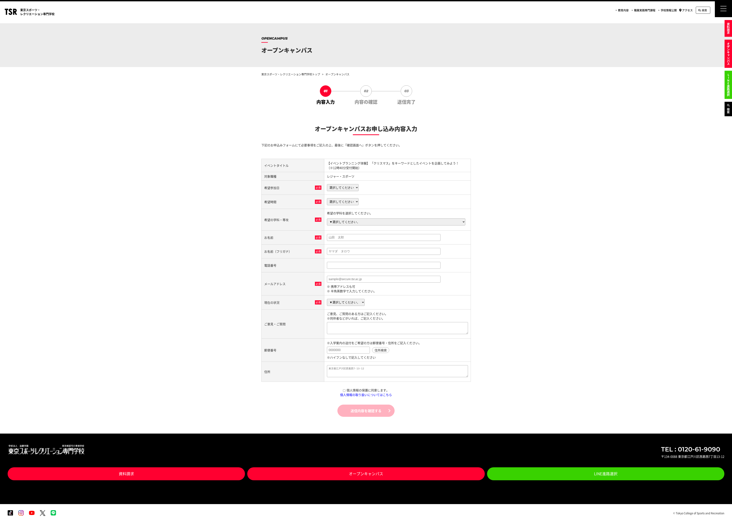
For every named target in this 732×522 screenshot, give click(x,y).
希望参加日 (271, 187)
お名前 (268, 237)
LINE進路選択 (728, 84)
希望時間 (270, 202)
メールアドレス (275, 283)
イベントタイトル (276, 165)
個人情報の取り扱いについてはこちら (366, 394)
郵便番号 (270, 350)
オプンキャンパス (728, 53)
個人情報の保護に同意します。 (368, 390)
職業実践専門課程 (644, 10)
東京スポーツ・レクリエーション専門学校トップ (290, 74)
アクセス (687, 10)
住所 (267, 371)
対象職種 (270, 176)
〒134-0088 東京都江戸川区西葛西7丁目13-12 (692, 456)
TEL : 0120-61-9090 (690, 449)
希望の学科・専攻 (276, 219)
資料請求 (728, 28)
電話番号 (270, 265)
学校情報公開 (669, 10)
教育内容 (623, 10)
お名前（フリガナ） (278, 251)
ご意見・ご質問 (275, 324)
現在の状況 (271, 302)
